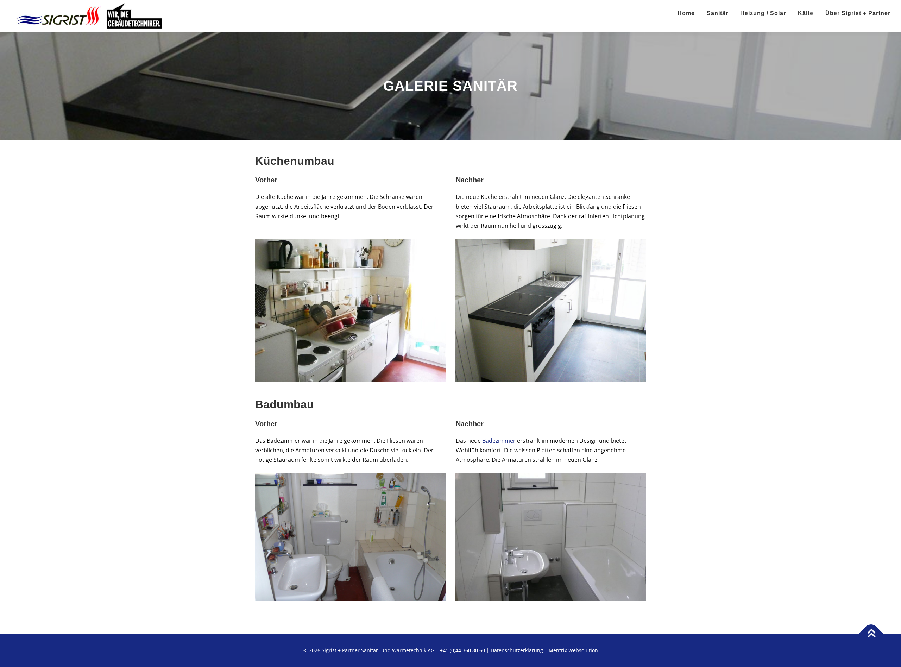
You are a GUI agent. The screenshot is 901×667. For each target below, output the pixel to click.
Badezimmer (499, 441)
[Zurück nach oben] (871, 634)
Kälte (805, 13)
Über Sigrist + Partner (857, 13)
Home (686, 13)
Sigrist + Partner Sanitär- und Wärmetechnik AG (378, 650)
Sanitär (717, 13)
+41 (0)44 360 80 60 (462, 650)
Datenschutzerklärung (517, 650)
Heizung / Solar (763, 13)
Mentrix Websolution (572, 650)
